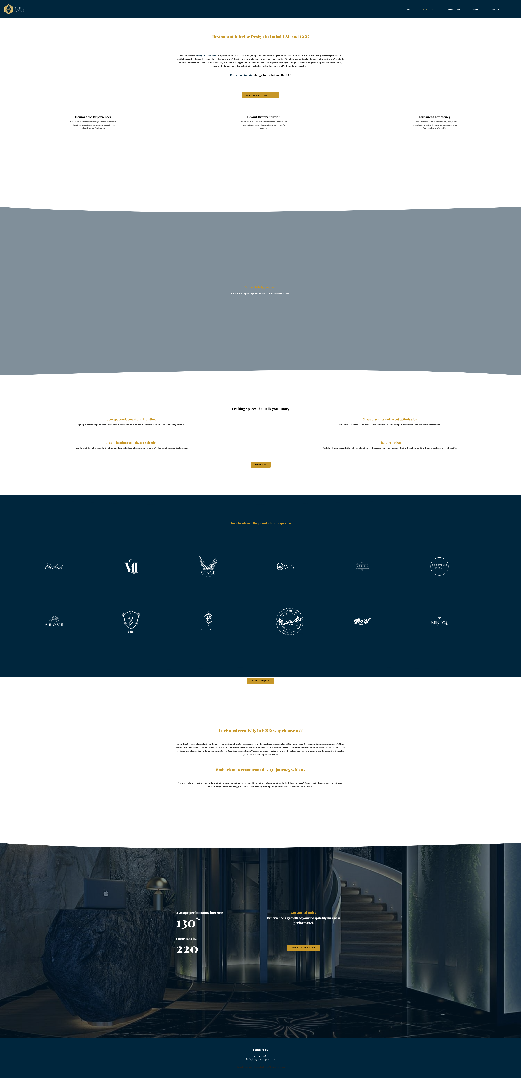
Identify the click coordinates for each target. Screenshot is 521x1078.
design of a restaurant (207, 55)
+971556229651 (261, 1056)
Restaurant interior (242, 75)
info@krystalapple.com (260, 1059)
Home (190, 26)
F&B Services (199, 26)
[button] (260, 95)
